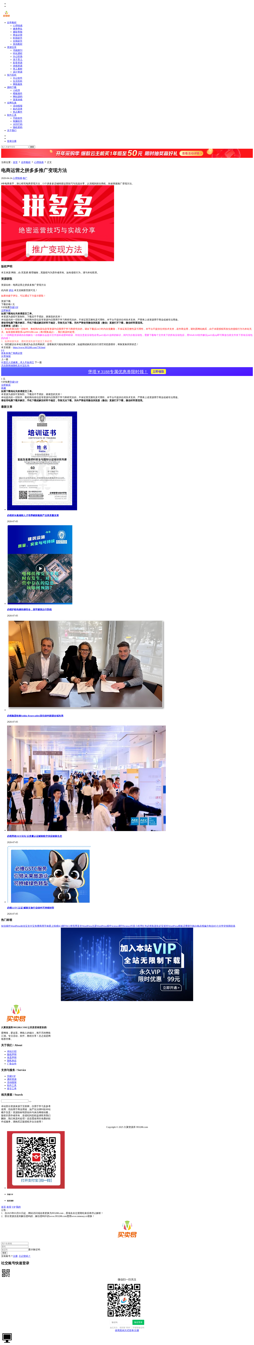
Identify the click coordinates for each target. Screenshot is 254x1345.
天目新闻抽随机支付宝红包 (15, 365)
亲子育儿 (17, 59)
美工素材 (17, 69)
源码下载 (11, 87)
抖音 (133, 926)
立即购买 (6, 310)
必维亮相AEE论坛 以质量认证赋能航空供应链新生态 (34, 836)
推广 (25, 178)
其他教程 (17, 44)
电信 (211, 926)
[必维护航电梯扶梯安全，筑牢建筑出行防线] (39, 603)
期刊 (190, 926)
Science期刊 (117, 926)
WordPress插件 (104, 926)
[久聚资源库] (6, 17)
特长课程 (17, 53)
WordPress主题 (89, 926)
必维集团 (151, 926)
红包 (144, 926)
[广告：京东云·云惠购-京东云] (127, 159)
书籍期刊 (17, 50)
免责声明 (11, 1057)
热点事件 (17, 112)
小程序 (16, 90)
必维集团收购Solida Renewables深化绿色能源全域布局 (35, 715)
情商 (228, 926)
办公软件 (17, 78)
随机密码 (17, 127)
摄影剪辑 (17, 32)
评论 (11, 290)
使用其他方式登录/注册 (127, 1330)
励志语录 (17, 109)
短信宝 (24, 926)
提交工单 (11, 1088)
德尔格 (195, 926)
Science (127, 926)
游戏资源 (17, 65)
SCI (68, 926)
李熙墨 (73, 926)
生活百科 (17, 81)
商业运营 (17, 35)
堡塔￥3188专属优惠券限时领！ (126, 371)
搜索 (32, 147)
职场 (232, 926)
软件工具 (11, 115)
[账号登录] (7, 1337)
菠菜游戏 (17, 99)
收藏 (3, 388)
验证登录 (138, 1322)
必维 (201, 926)
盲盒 (79, 926)
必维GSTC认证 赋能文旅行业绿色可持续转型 (30, 908)
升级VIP (14, 307)
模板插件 (17, 93)
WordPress (16, 926)
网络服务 (17, 84)
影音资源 (17, 62)
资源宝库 (11, 47)
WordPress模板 (175, 926)
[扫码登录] (6, 1272)
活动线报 (17, 106)
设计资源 (17, 72)
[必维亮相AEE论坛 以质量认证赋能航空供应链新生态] (86, 830)
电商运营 (17, 353)
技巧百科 (11, 75)
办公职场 (17, 56)
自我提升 (17, 41)
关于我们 (11, 130)
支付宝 (31, 926)
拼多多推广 (7, 353)
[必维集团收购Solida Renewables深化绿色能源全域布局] (86, 710)
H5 (214, 926)
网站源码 (17, 96)
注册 (15, 1256)
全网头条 (11, 102)
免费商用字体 (42, 926)
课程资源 (11, 1079)
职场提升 (17, 38)
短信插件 (6, 926)
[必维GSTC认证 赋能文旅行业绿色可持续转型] (49, 902)
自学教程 (11, 22)
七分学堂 (221, 926)
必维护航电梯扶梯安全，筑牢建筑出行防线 (29, 609)
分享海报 (6, 356)
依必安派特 (162, 926)
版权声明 (11, 1054)
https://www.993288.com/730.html (29, 347)
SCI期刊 (62, 926)
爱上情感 (53, 926)
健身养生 (17, 28)
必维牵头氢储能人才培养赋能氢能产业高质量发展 (33, 515)
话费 (185, 926)
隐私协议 (11, 1060)
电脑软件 (17, 121)
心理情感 (17, 25)
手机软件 (17, 118)
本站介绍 (11, 1051)
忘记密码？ (25, 1256)
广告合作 (11, 1063)
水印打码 (17, 124)
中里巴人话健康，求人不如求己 (17, 362)
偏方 (206, 926)
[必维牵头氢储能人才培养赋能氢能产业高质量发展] (42, 509)
